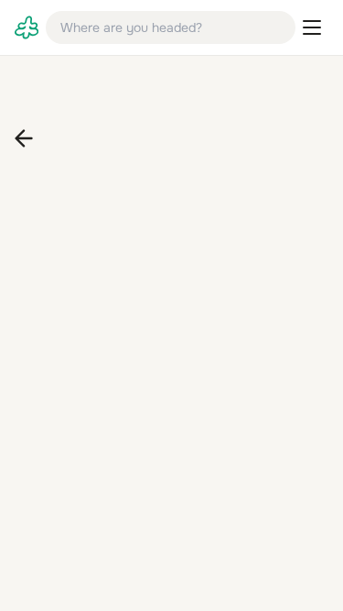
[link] (26, 27)
